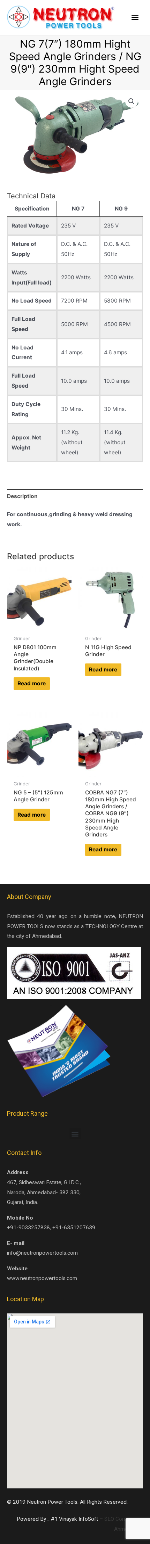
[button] (75, 1133)
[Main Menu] (135, 18)
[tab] (75, 496)
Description (22, 496)
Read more (31, 683)
